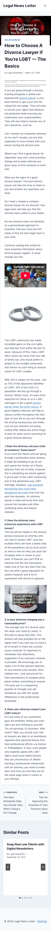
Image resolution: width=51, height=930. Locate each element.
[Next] (43, 867)
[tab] (20, 898)
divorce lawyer (27, 98)
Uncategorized (12, 40)
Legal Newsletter (15, 73)
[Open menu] (45, 5)
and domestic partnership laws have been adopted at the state (24, 489)
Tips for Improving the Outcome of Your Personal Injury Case (38, 802)
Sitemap (42, 921)
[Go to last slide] (8, 867)
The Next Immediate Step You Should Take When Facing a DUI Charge (13, 802)
